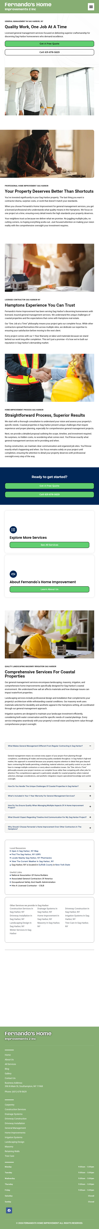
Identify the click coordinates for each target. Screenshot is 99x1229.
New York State (62, 864)
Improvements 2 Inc (20, 9)
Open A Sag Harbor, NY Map (25, 851)
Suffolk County (46, 864)
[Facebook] (9, 1210)
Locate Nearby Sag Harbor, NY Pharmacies (32, 858)
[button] (91, 6)
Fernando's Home (28, 4)
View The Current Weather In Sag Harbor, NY (33, 861)
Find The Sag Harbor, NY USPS (26, 854)
